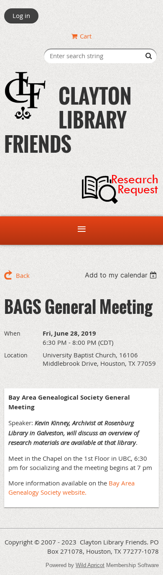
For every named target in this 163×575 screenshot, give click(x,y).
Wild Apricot (90, 565)
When (12, 333)
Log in (21, 15)
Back (23, 275)
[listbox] (122, 275)
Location (16, 355)
